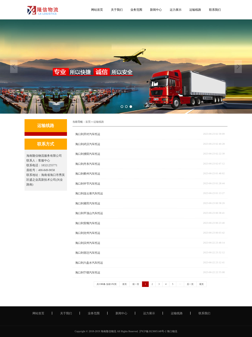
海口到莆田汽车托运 (87, 203)
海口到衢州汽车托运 (87, 173)
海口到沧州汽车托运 (87, 233)
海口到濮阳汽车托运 (87, 153)
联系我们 (204, 313)
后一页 (190, 284)
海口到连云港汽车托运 (89, 193)
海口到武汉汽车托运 (87, 144)
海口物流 (172, 331)
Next (238, 66)
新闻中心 (121, 313)
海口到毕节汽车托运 (87, 183)
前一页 (135, 284)
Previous (14, 66)
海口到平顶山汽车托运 (89, 213)
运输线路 (99, 121)
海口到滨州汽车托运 (87, 242)
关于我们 (66, 313)
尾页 (201, 284)
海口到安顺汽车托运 (87, 223)
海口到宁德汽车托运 (87, 272)
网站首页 (38, 313)
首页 (88, 121)
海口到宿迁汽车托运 (87, 252)
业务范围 (94, 313)
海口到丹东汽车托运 (87, 163)
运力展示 (149, 313)
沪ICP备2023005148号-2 (152, 331)
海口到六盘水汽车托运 (89, 262)
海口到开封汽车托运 (87, 134)
